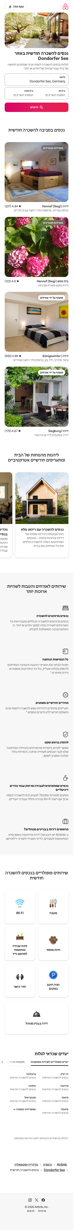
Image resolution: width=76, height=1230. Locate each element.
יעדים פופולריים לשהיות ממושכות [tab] (49, 1062)
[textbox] (52, 95)
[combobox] (36, 81)
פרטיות (42, 1211)
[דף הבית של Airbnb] (65, 6)
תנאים (30, 1211)
